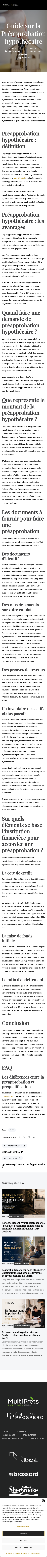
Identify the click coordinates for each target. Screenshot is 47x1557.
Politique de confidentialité (30, 1553)
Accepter (23, 1534)
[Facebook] (20, 1137)
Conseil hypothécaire (16, 1216)
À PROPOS (21, 1431)
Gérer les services (23, 1526)
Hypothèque (23, 57)
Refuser (23, 1540)
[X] (24, 1137)
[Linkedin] (34, 1137)
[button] (43, 1501)
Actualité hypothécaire (22, 1326)
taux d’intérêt (19, 178)
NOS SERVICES (8, 1435)
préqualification (8, 1096)
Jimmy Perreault (12, 51)
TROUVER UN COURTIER (12, 1438)
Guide (12, 1130)
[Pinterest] (29, 1137)
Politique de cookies (13, 1553)
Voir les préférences (23, 1547)
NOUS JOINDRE (37, 1438)
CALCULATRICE (29, 1435)
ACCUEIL (6, 1431)
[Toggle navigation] (37, 5)
